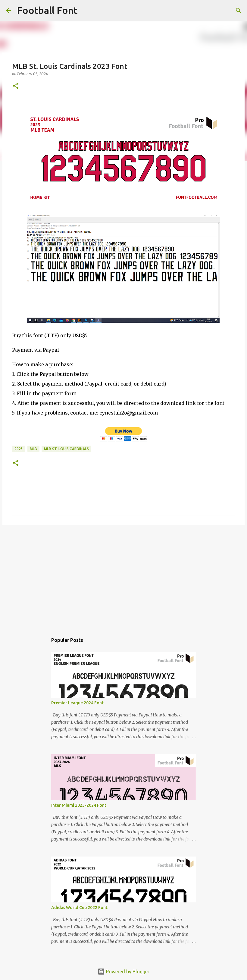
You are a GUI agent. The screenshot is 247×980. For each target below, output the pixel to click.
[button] (15, 86)
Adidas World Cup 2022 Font (79, 907)
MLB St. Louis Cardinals (66, 449)
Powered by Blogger (127, 971)
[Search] (85, 10)
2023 (18, 449)
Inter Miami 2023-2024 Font (78, 805)
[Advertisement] (123, 576)
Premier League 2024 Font (77, 702)
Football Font (47, 10)
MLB (33, 449)
